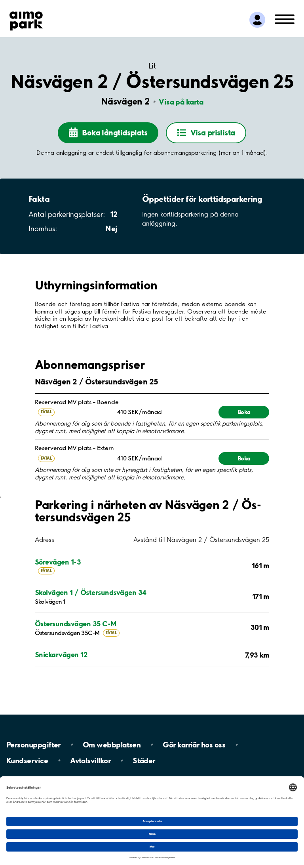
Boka (244, 412)
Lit (152, 65)
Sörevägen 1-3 (58, 562)
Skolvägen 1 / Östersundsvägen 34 (90, 592)
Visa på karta (181, 101)
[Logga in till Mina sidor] (257, 20)
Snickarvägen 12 (61, 654)
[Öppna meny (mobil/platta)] (284, 19)
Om (112, 744)
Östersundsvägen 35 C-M (76, 624)
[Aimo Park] (26, 19)
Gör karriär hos (194, 744)
